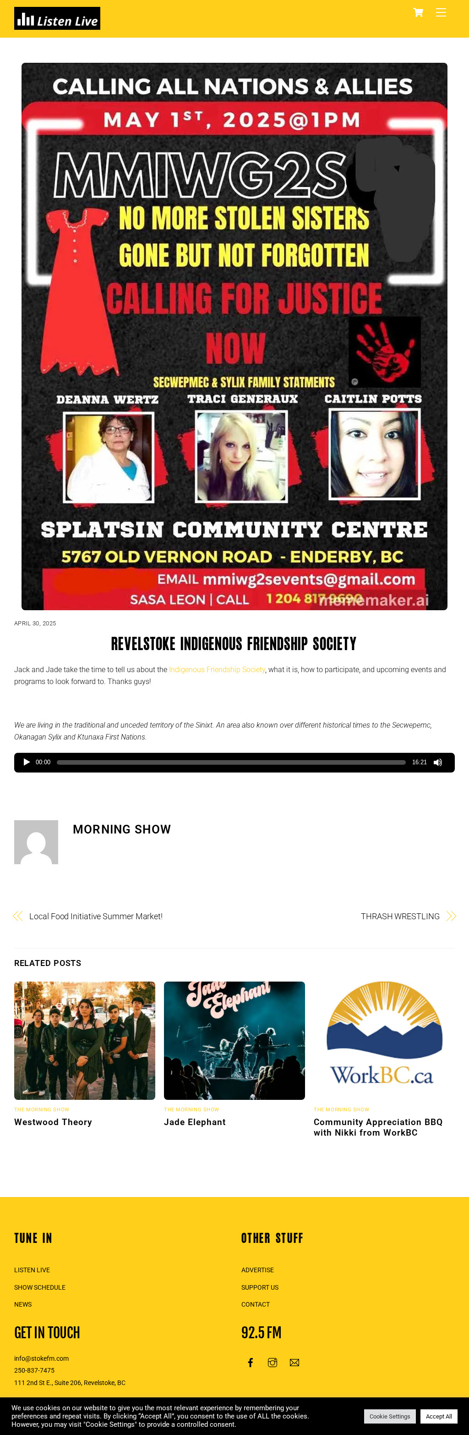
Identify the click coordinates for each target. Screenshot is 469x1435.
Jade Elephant (195, 1122)
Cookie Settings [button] (390, 1416)
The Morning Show (42, 1110)
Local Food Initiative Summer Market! (96, 916)
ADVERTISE (257, 1270)
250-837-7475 (34, 1370)
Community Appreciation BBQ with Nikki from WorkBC (378, 1127)
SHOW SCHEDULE (39, 1288)
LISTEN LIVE (32, 1270)
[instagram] (272, 1362)
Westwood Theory (53, 1122)
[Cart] (418, 12)
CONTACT (255, 1304)
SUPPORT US (259, 1288)
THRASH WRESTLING (400, 916)
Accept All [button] (439, 1416)
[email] (294, 1362)
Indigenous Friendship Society (217, 669)
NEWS (23, 1304)
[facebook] (250, 1362)
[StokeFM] (57, 26)
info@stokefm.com (41, 1359)
